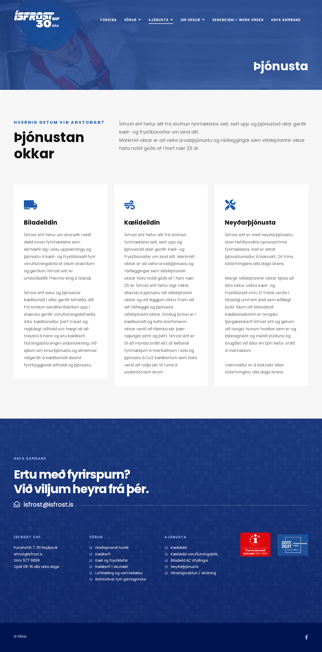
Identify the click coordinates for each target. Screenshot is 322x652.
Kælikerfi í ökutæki (111, 566)
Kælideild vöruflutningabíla (194, 554)
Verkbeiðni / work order (238, 20)
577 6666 (31, 560)
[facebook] (306, 637)
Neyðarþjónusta (184, 566)
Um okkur (190, 20)
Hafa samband (286, 20)
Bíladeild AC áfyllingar (189, 560)
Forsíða (108, 20)
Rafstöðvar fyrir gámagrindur (120, 579)
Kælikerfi (102, 554)
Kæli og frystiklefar (111, 560)
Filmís (22, 636)
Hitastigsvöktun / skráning (193, 572)
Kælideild (179, 547)
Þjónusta (159, 20)
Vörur (130, 20)
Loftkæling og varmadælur (119, 572)
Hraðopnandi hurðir (112, 547)
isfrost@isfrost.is (28, 554)
